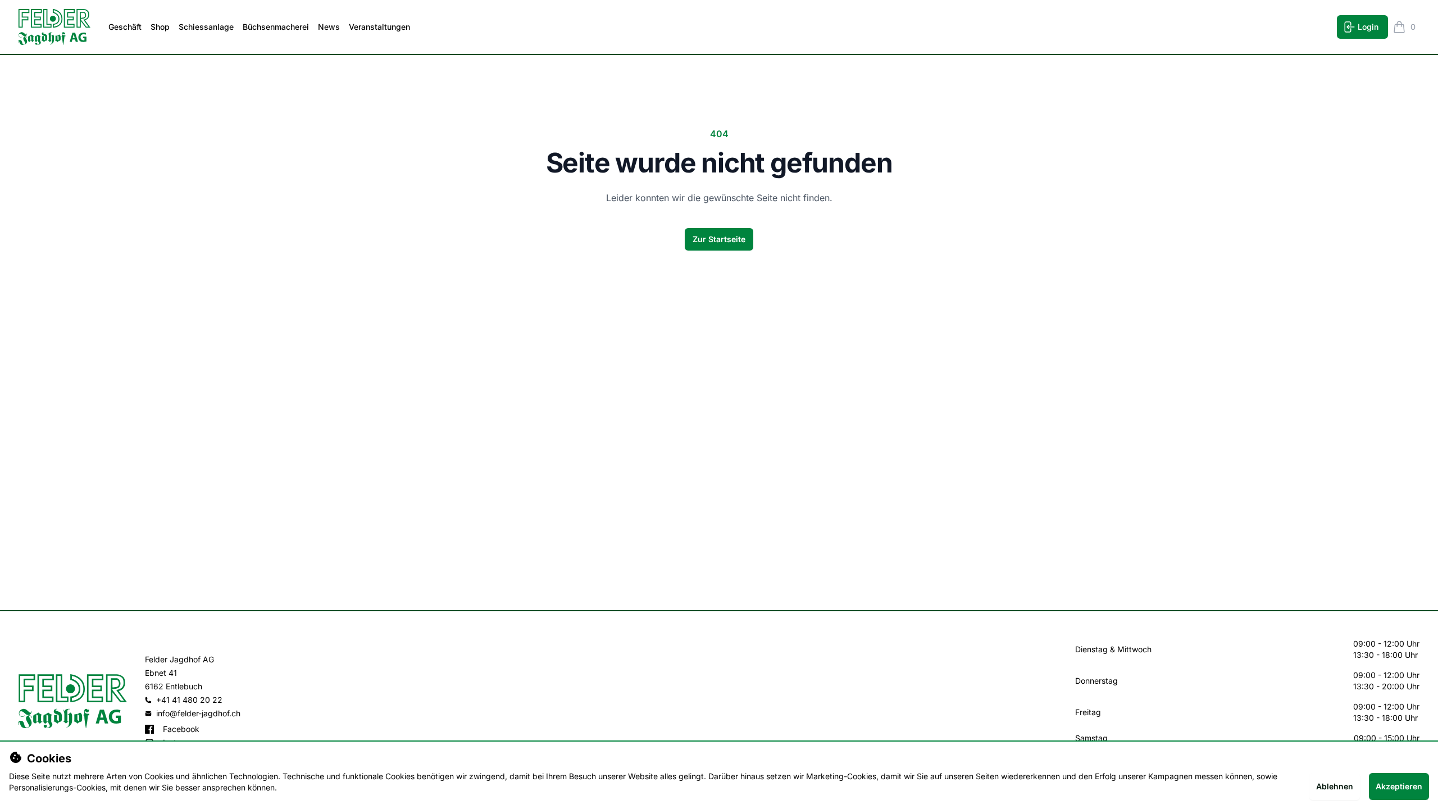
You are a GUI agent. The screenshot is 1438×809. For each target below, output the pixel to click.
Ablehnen (1334, 786)
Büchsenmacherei (276, 26)
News (329, 26)
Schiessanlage (206, 26)
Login (1368, 26)
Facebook (181, 729)
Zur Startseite (719, 239)
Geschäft (125, 26)
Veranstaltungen (379, 26)
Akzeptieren (1399, 786)
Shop (160, 26)
